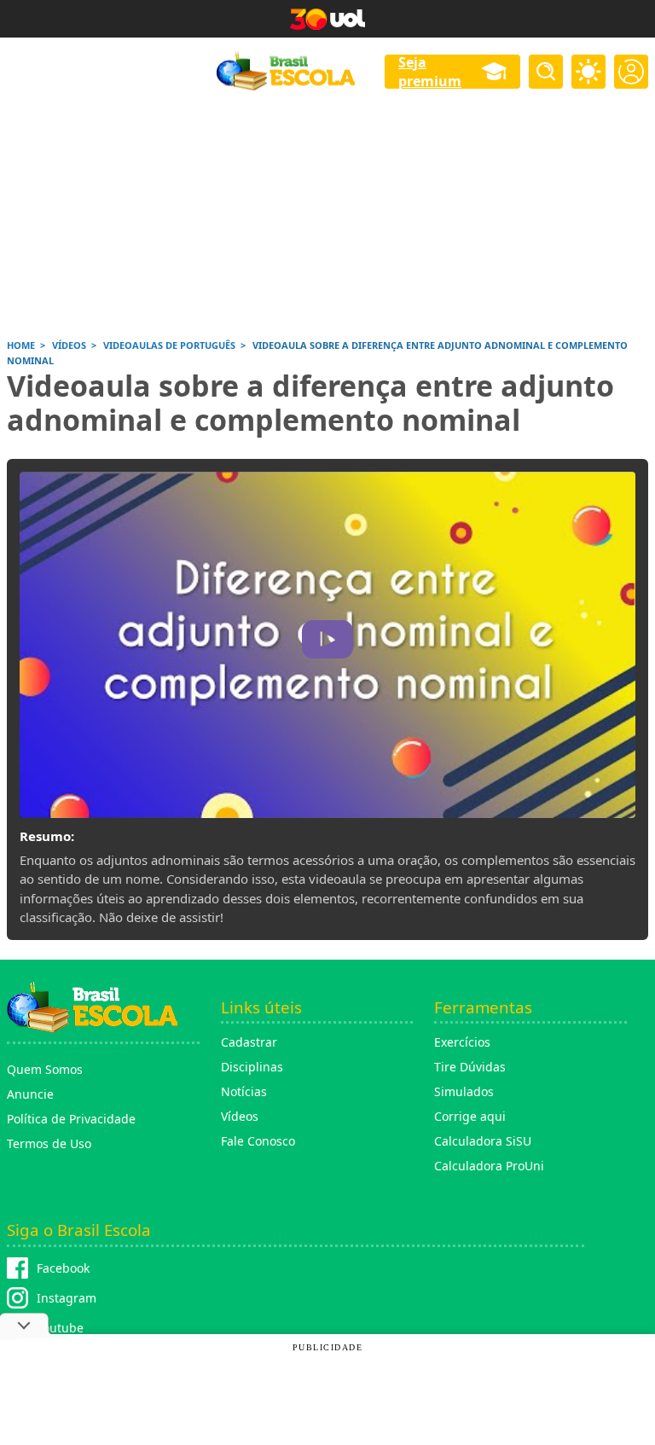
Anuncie (30, 1094)
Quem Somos (45, 1069)
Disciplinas (252, 1067)
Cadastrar (249, 1042)
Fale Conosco (258, 1141)
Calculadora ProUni (489, 1166)
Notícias (244, 1091)
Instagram (66, 1298)
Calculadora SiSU (482, 1141)
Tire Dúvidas (470, 1067)
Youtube (60, 1328)
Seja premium (429, 72)
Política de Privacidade (71, 1119)
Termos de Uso (49, 1143)
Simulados (464, 1091)
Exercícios (462, 1042)
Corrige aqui (470, 1116)
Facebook (63, 1268)
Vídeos (239, 1116)
